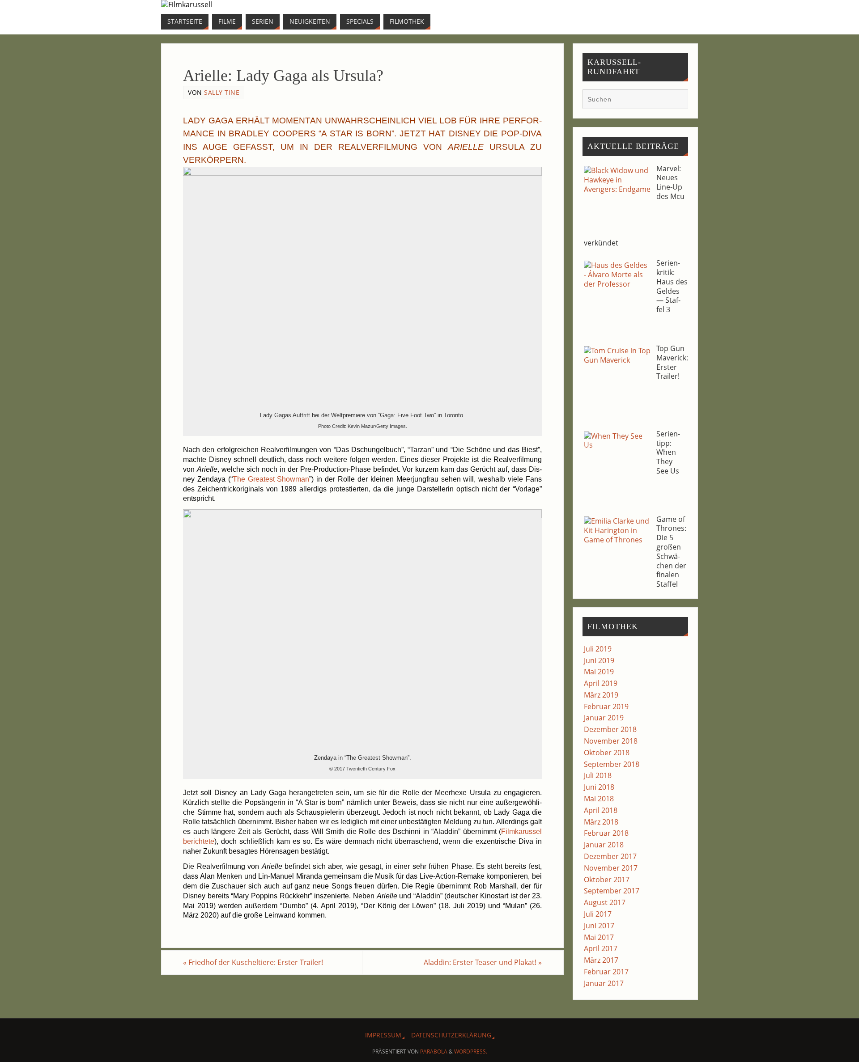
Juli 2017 (598, 914)
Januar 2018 (604, 845)
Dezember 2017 (610, 856)
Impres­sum (383, 1035)
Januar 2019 (604, 718)
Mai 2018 (599, 799)
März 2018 (601, 822)
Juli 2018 (598, 775)
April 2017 (600, 948)
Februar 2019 (606, 706)
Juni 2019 (599, 660)
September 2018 (611, 764)
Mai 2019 (599, 672)
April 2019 (600, 683)
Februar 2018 (606, 833)
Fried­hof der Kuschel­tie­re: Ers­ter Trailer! (253, 962)
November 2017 (611, 868)
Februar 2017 (606, 972)
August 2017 (604, 902)
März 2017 (601, 960)
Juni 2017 (599, 926)
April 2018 (600, 810)
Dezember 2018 (610, 729)
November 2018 (611, 741)
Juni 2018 (599, 787)
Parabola (433, 1051)
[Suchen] (676, 100)
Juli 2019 (598, 649)
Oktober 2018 (606, 752)
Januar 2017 (604, 983)
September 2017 (611, 891)
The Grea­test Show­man (271, 479)
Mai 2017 (599, 937)
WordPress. (470, 1051)
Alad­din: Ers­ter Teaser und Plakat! (483, 962)
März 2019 (601, 695)
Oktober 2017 (606, 879)
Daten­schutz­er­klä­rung (451, 1035)
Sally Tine (221, 92)
